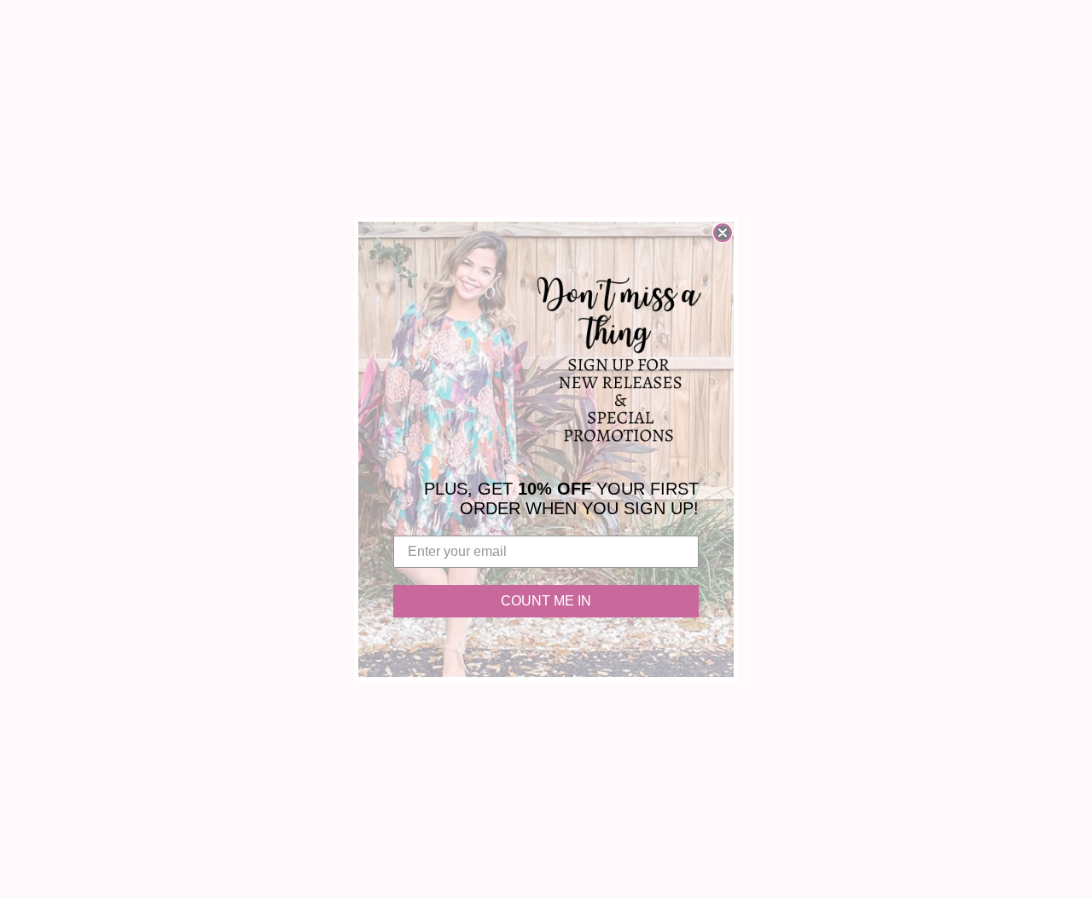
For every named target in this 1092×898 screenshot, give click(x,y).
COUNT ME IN (546, 601)
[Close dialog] (722, 232)
